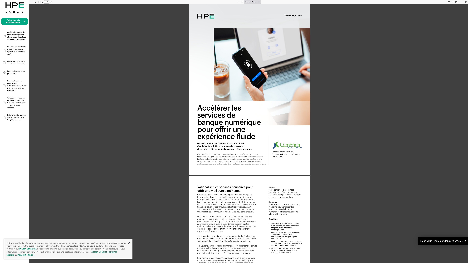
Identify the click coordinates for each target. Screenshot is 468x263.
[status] (46, 2)
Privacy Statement (27, 249)
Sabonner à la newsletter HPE (13, 21)
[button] (129, 243)
